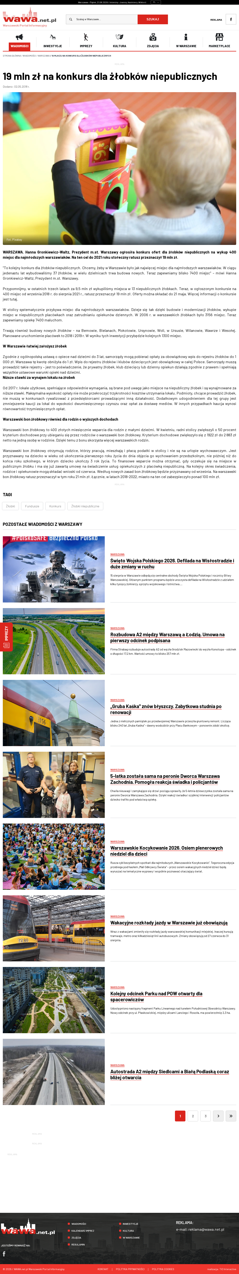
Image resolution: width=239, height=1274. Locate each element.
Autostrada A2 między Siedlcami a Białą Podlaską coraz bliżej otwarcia (169, 1074)
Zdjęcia (76, 1237)
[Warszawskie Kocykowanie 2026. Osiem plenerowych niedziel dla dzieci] (54, 857)
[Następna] (218, 1116)
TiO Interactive (228, 1269)
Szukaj (153, 19)
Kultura (128, 1230)
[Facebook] (6, 1255)
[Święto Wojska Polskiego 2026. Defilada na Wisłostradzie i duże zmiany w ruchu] (54, 569)
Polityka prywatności (130, 1269)
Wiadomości (79, 1223)
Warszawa (117, 554)
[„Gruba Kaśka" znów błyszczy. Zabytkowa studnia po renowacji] (54, 713)
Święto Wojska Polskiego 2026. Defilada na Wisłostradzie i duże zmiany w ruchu (172, 563)
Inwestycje (130, 1223)
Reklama (216, 19)
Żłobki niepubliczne (85, 506)
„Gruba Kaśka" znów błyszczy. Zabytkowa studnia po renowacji (166, 709)
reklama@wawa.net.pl (206, 1229)
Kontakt (103, 1269)
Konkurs (55, 506)
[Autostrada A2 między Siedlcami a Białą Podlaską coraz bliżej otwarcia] (54, 1072)
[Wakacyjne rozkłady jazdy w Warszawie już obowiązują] (54, 928)
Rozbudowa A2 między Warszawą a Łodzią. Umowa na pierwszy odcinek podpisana (167, 637)
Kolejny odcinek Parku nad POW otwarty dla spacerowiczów (156, 996)
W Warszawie (131, 1237)
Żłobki (10, 506)
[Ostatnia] (231, 1116)
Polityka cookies (163, 1269)
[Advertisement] (119, 1182)
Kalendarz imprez (83, 1230)
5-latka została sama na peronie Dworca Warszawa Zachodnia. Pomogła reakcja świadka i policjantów (165, 779)
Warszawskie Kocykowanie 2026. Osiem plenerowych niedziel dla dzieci (166, 851)
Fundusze (32, 506)
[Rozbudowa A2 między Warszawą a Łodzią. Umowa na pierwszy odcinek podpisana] (54, 641)
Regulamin (78, 1244)
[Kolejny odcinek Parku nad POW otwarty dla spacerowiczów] (54, 1000)
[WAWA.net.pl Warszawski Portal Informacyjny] (28, 1233)
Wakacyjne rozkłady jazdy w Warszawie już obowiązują (169, 922)
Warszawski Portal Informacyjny (25, 25)
